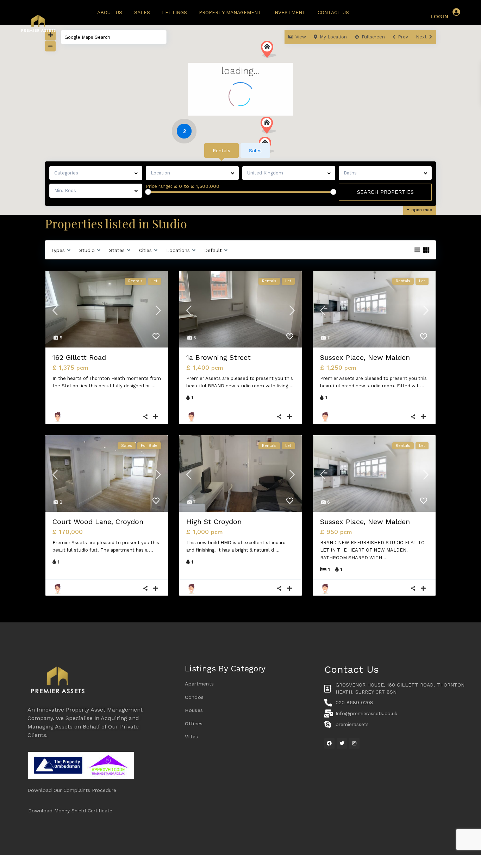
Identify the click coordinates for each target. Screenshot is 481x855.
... (153, 385)
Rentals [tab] (221, 150)
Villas (191, 736)
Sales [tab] (255, 150)
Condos (194, 697)
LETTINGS (174, 12)
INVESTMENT (289, 12)
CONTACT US (333, 12)
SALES (142, 12)
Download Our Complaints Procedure (71, 790)
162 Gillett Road (79, 357)
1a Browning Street (218, 357)
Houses (194, 710)
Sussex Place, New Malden (365, 357)
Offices (193, 723)
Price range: (159, 186)
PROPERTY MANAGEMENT (230, 12)
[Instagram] (354, 743)
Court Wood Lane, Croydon (97, 521)
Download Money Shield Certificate (70, 810)
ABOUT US (109, 12)
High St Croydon (214, 521)
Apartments (199, 684)
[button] (271, 127)
